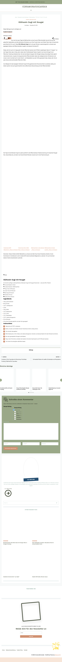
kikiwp (27, 25)
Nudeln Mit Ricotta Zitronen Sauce (40, 576)
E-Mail (25, 443)
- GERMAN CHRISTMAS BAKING (30, 2)
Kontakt (25, 650)
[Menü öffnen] (31, 10)
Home (3, 650)
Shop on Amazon (14, 249)
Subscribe (31, 636)
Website (44, 443)
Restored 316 (58, 654)
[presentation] (7, 378)
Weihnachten (33, 19)
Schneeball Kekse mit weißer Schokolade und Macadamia (47, 358)
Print (5, 275)
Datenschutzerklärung (11, 650)
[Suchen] (56, 502)
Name (6, 443)
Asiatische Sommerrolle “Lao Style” (11, 576)
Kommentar (7, 422)
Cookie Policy (20, 650)
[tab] (28, 392)
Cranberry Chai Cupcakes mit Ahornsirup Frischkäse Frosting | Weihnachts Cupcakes (13, 359)
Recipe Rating (7, 406)
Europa (27, 19)
